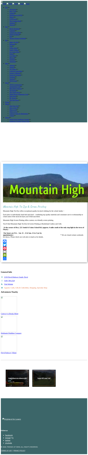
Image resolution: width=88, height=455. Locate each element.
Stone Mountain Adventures (17, 378)
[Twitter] (44, 245)
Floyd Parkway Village (9, 353)
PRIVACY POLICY (19, 451)
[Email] (44, 251)
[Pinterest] (44, 248)
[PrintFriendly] (44, 255)
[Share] (44, 258)
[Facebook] (44, 241)
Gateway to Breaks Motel (9, 314)
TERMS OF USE (6, 451)
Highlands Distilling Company (11, 333)
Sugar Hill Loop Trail (43, 378)
